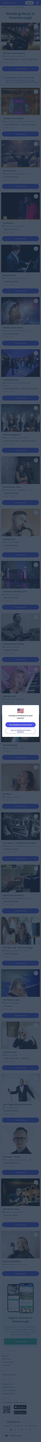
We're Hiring (6, 1359)
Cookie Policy (7, 1426)
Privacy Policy (19, 1426)
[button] (20, 1341)
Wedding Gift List (8, 1393)
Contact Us (6, 1365)
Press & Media (7, 1362)
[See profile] (20, 36)
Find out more (20, 69)
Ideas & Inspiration (9, 1390)
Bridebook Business (9, 1375)
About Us (5, 1356)
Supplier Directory (8, 1387)
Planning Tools (7, 1384)
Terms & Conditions (32, 1426)
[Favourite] (36, 26)
